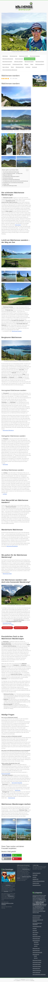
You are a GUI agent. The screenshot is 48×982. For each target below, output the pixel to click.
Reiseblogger (8, 885)
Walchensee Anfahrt (23, 56)
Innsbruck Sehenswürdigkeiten (38, 881)
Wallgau (38, 912)
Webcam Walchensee (37, 970)
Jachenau (40, 899)
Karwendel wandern (7, 623)
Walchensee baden (36, 938)
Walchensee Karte (19, 58)
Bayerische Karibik (6, 64)
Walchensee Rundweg (7, 61)
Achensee (34, 877)
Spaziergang (42, 908)
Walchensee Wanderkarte (12, 546)
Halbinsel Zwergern (18, 61)
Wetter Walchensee (36, 972)
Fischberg (43, 896)
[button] (6, 855)
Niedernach (44, 904)
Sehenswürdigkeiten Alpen (21, 627)
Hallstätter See (35, 879)
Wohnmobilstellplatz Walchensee (9, 69)
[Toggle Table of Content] (26, 170)
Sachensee (34, 67)
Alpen (12, 624)
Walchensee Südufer (29, 61)
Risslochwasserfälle (5, 773)
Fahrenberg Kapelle (39, 896)
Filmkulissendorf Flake (17, 64)
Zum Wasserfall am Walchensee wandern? (11, 176)
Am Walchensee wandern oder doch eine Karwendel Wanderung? (15, 181)
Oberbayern (34, 905)
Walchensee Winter (36, 968)
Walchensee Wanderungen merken (10, 185)
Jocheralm (44, 899)
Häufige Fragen (6, 184)
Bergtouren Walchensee (7, 175)
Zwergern (36, 958)
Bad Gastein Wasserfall (17, 782)
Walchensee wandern (29, 58)
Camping (44, 895)
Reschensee (17, 790)
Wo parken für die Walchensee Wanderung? (11, 179)
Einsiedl (34, 896)
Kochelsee (28, 67)
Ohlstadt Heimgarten (39, 905)
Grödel (8, 894)
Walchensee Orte (13, 56)
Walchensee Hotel (20, 67)
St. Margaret (41, 909)
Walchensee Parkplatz (35, 56)
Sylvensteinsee (40, 911)
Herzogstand (18, 224)
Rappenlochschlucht (37, 885)
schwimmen (34, 908)
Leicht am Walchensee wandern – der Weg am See (12, 173)
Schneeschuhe (11, 896)
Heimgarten (5, 464)
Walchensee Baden (40, 61)
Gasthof (34, 898)
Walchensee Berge (39, 64)
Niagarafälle (35, 875)
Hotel (37, 899)
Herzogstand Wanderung (8, 430)
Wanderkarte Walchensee (8, 178)
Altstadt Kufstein (36, 883)
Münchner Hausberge (38, 903)
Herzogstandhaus (38, 898)
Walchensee (5, 56)
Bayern (37, 895)
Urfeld (44, 911)
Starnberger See (35, 911)
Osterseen (44, 905)
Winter (12, 67)
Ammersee (34, 895)
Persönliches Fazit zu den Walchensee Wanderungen (13, 182)
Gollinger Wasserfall (36, 873)
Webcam (26, 64)
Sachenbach (38, 907)
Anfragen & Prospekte (37, 915)
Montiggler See (11, 797)
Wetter (31, 64)
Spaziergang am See (36, 909)
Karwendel (6, 891)
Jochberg (5, 494)
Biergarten (40, 895)
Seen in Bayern (5, 67)
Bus (42, 895)
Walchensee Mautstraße (7, 58)
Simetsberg (38, 908)
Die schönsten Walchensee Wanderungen (11, 172)
